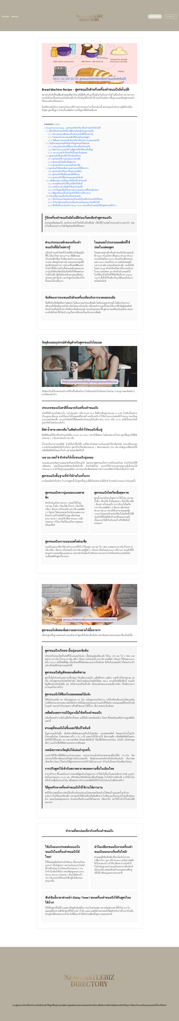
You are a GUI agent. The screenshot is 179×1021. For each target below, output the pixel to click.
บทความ (14, 16)
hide (57, 124)
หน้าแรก (5, 16)
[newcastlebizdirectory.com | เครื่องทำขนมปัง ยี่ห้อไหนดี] (89, 15)
